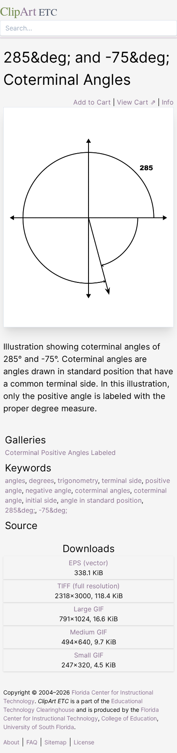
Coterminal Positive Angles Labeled (60, 452)
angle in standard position (101, 500)
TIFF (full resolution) (88, 586)
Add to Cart (92, 102)
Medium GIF (88, 632)
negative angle (48, 490)
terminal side (122, 480)
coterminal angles (102, 490)
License (84, 742)
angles (15, 480)
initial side (41, 500)
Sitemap (55, 742)
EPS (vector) (88, 563)
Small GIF (88, 655)
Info (168, 102)
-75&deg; (53, 510)
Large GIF (89, 609)
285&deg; (20, 510)
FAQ (31, 742)
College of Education (129, 718)
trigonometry (78, 480)
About (11, 742)
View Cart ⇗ (136, 102)
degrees (41, 480)
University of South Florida (38, 726)
